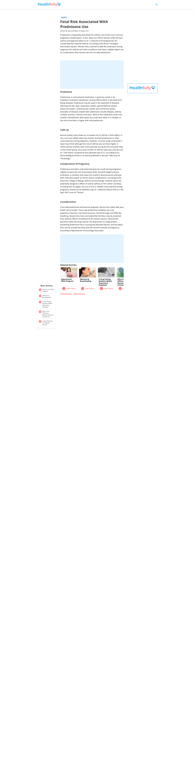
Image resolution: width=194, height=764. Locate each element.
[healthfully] (49, 4)
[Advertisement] (92, 74)
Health (63, 17)
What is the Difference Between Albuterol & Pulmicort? (47, 314)
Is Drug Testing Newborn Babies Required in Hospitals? (47, 304)
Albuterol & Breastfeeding (46, 296)
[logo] (142, 88)
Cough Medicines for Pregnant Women (47, 323)
